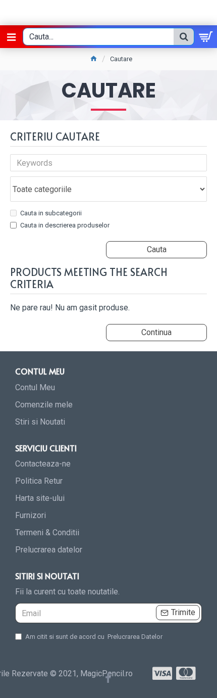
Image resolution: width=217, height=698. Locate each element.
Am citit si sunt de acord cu (93, 636)
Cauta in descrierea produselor (65, 225)
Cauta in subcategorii (51, 213)
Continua (156, 332)
